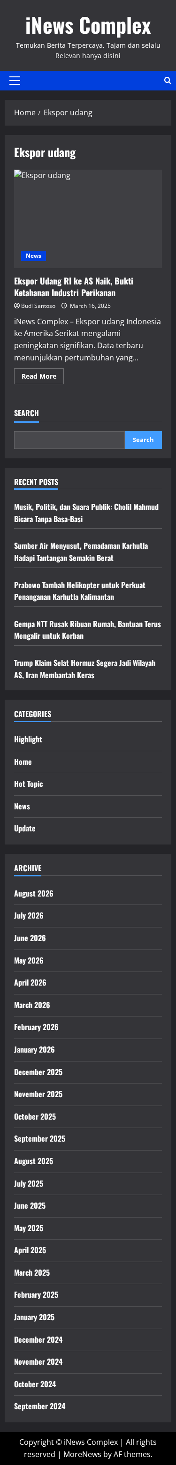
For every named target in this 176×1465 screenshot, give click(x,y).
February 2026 (36, 1026)
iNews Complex (88, 24)
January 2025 (34, 1317)
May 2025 (28, 1227)
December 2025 (38, 1071)
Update (25, 828)
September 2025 (39, 1138)
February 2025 (36, 1294)
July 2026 (29, 915)
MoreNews (82, 1454)
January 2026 (34, 1049)
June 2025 (30, 1205)
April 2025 (30, 1250)
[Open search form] (167, 80)
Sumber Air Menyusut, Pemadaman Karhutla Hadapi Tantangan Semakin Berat (81, 551)
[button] (15, 80)
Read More (43, 377)
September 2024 (39, 1406)
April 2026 (30, 982)
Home (23, 761)
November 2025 (38, 1093)
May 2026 (29, 960)
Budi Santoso (38, 306)
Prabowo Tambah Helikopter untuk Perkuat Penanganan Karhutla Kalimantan (79, 591)
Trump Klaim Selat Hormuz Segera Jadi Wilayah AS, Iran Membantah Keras (84, 668)
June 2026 (30, 937)
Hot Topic (28, 783)
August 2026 (34, 893)
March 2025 (32, 1272)
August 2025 (33, 1160)
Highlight (28, 739)
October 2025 (35, 1116)
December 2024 (38, 1339)
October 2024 (35, 1384)
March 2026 (32, 1004)
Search (26, 413)
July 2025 (28, 1183)
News (33, 256)
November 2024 (38, 1361)
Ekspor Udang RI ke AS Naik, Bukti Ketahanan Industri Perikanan (88, 219)
